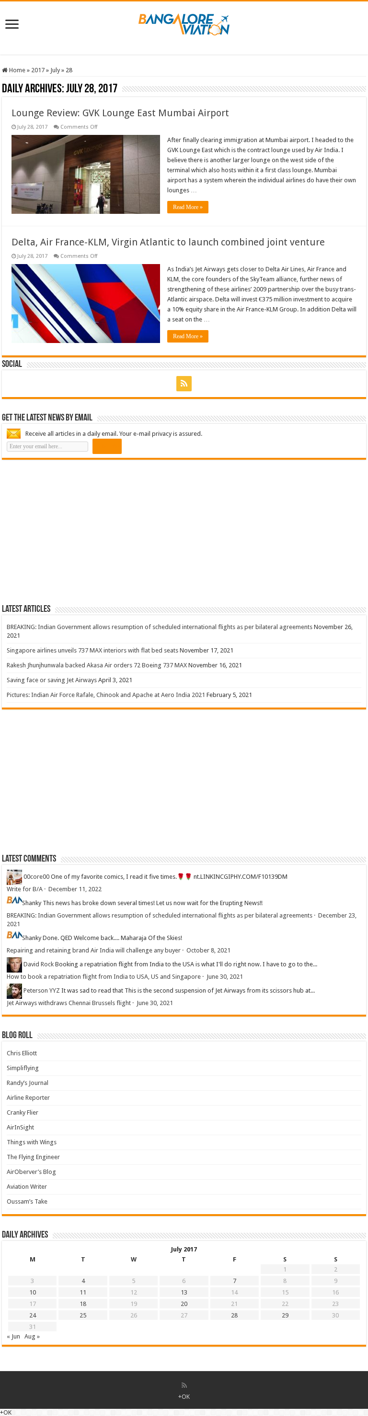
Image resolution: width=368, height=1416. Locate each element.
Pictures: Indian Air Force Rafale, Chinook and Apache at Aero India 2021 (106, 694)
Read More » (188, 207)
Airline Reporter (28, 1097)
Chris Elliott (22, 1053)
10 (32, 1292)
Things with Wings (32, 1142)
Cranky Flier (22, 1112)
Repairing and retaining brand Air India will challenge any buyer (94, 950)
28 (234, 1315)
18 (83, 1303)
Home (16, 70)
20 (184, 1303)
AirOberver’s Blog (31, 1171)
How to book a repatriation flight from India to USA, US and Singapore (104, 976)
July (55, 70)
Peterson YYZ (41, 990)
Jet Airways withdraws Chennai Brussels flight (69, 1003)
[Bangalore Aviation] (184, 22)
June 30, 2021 (225, 976)
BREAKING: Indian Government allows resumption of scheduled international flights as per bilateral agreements (159, 627)
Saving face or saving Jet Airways (52, 680)
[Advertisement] (74, 531)
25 (83, 1315)
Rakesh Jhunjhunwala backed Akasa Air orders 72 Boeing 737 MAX (97, 665)
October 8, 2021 (208, 950)
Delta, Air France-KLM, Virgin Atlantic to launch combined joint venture (168, 242)
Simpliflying (23, 1068)
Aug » (32, 1336)
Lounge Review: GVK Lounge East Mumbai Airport (120, 113)
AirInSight (20, 1127)
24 (32, 1315)
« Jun (13, 1336)
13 (184, 1292)
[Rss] (184, 383)
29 (285, 1315)
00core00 (36, 876)
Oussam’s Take (27, 1201)
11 (83, 1292)
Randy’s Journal (27, 1082)
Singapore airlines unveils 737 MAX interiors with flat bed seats (92, 650)
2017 (38, 70)
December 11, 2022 (75, 889)
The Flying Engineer (33, 1157)
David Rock (38, 964)
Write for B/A (25, 889)
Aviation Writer (27, 1186)
